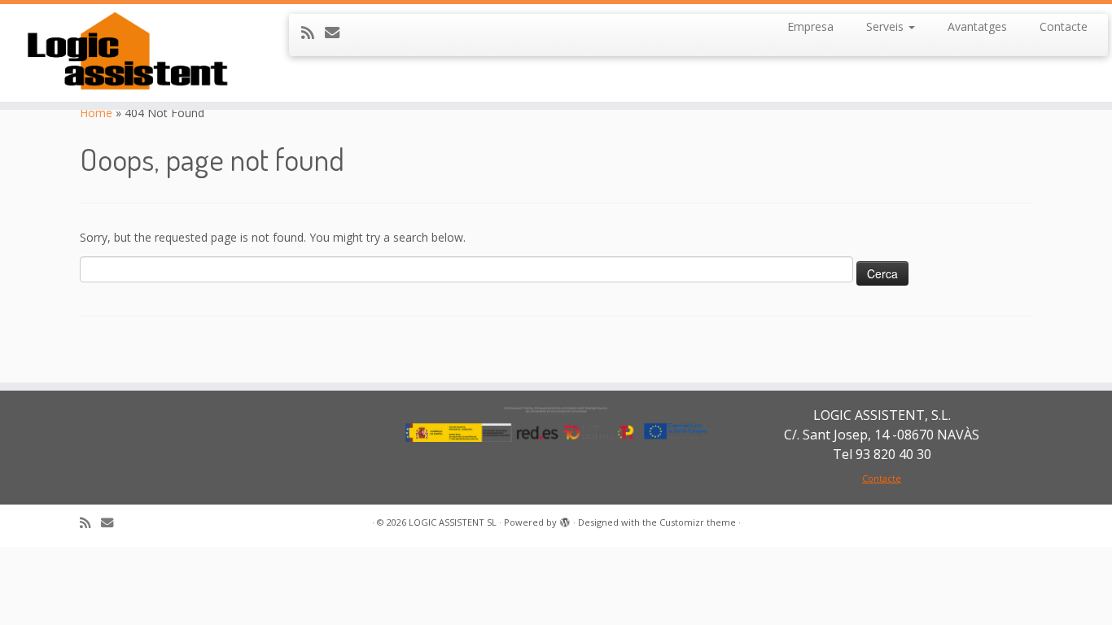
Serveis (886, 26)
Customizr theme (697, 522)
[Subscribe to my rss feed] (313, 32)
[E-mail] (337, 32)
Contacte (1064, 26)
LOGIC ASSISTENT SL (453, 522)
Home (96, 112)
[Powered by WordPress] (565, 519)
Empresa (810, 26)
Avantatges (977, 26)
